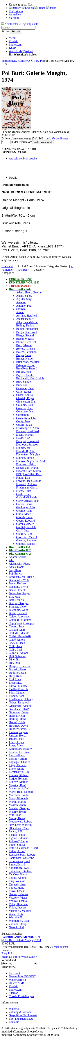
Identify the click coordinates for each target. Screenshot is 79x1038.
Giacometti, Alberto (20, 705)
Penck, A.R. (16, 831)
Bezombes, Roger (19, 593)
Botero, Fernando (26, 351)
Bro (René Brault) (26, 368)
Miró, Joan (15, 814)
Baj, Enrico (15, 573)
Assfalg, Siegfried (26, 315)
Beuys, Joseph (17, 590)
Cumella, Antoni (18, 652)
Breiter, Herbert (25, 358)
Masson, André (17, 805)
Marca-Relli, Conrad (21, 791)
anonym (21, 308)
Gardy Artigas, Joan (27, 500)
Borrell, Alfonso (25, 348)
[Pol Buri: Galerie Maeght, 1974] (16, 128)
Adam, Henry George (29, 292)
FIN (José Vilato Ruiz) (29, 474)
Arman (20, 312)
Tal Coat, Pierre (18, 874)
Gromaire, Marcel (26, 537)
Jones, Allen (16, 745)
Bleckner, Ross (25, 338)
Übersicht (7, 266)
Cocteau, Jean (17, 642)
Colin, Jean (15, 646)
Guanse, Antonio (26, 540)
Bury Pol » (7, 953)
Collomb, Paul (24, 404)
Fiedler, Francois (18, 689)
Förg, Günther (17, 692)
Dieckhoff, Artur (25, 451)
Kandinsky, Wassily (20, 748)
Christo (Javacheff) (20, 636)
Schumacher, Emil (19, 861)
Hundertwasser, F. (19, 728)
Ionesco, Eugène (18, 732)
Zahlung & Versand (20, 1012)
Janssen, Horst (17, 735)
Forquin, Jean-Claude (28, 480)
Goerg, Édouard (25, 520)
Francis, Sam (16, 695)
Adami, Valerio (17, 556)
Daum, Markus (25, 434)
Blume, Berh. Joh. (26, 342)
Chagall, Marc (17, 629)
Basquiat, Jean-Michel (22, 576)
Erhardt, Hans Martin (28, 471)
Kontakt (13, 41)
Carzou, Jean (16, 626)
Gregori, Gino (24, 533)
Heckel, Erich (17, 722)
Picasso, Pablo (17, 834)
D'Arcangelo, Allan (27, 428)
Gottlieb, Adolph (26, 527)
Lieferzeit (14, 973)
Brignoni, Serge (25, 365)
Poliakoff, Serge (18, 841)
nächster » (23, 269)
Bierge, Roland (25, 335)
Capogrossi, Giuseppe (21, 623)
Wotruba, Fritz (17, 917)
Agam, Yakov (24, 295)
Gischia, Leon (24, 517)
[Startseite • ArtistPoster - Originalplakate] (19, 24)
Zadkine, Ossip (17, 924)
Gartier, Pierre (24, 504)
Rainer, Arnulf (17, 851)
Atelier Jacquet (24, 318)
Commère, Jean (25, 411)
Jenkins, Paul (16, 738)
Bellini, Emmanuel (27, 328)
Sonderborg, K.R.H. (21, 867)
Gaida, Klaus (23, 494)
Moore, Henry (17, 818)
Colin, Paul (15, 649)
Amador (21, 302)
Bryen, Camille (25, 375)
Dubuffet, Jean (17, 672)
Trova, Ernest (16, 890)
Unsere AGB (16, 983)
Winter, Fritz (16, 914)
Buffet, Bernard (18, 613)
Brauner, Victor (18, 606)
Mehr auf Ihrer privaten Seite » (19, 956)
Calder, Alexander (19, 616)
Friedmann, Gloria (26, 487)
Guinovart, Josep (18, 712)
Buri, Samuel (23, 381)
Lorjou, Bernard (18, 778)
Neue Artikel (16, 927)
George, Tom (24, 510)
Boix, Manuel (24, 345)
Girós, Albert (23, 514)
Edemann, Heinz (26, 464)
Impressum (15, 44)
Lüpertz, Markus (18, 781)
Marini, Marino (17, 801)
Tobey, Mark (16, 887)
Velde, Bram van (18, 904)
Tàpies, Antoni (17, 877)
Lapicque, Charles (19, 762)
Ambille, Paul (24, 305)
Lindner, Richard (18, 775)
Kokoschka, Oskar (19, 752)
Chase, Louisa (24, 394)
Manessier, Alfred (19, 788)
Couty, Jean (23, 421)
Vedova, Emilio (18, 900)
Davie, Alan (23, 437)
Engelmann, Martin (27, 467)
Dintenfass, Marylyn (28, 454)
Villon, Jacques (17, 907)
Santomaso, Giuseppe (21, 857)
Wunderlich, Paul (19, 920)
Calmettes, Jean (25, 388)
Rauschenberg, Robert (22, 854)
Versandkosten (60, 138)
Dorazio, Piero (17, 669)
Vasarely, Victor (18, 897)
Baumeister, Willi (19, 580)
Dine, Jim (14, 659)
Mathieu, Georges (19, 808)
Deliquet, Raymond (27, 441)
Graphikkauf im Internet (23, 1015)
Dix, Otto (14, 662)
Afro (11, 560)
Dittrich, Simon (25, 457)
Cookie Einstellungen (21, 996)
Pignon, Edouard (18, 838)
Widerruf (14, 1008)
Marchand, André (19, 795)
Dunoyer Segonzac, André (31, 461)
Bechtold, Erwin (18, 586)
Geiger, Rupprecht (19, 702)
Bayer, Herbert (17, 583)
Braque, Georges (18, 603)
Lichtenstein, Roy (19, 771)
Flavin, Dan (23, 477)
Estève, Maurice (18, 685)
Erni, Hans (15, 679)
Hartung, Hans (17, 719)
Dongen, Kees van (19, 666)
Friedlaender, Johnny (21, 699)
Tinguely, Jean (17, 884)
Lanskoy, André (18, 758)
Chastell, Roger (25, 398)
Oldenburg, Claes (19, 828)
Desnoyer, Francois (27, 444)
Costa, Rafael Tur (26, 418)
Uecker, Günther (18, 894)
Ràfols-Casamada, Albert (23, 848)
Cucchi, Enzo (24, 424)
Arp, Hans (15, 570)
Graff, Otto (22, 530)
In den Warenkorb (43, 142)
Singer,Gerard (17, 864)
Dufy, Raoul (16, 676)
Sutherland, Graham (20, 871)
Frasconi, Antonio (26, 484)
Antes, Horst (16, 566)
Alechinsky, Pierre (19, 563)
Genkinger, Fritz (25, 507)
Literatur (14, 1021)
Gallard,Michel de (26, 497)
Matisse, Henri (17, 811)
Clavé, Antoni (17, 639)
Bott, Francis (16, 599)
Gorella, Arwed (25, 523)
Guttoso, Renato (25, 543)
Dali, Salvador (17, 656)
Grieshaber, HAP (19, 709)
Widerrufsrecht (17, 979)
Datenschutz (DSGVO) (22, 976)
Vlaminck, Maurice (20, 910)
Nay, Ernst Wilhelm (20, 824)
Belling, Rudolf (25, 325)
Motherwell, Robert (20, 821)
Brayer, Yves (23, 355)
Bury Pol (21, 385)
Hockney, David (18, 725)
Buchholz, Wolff (18, 609)
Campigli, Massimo (20, 619)
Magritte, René (17, 785)
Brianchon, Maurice (27, 361)
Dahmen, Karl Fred (27, 431)
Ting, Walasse (17, 881)
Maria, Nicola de (18, 798)
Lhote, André (16, 768)
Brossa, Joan (23, 371)
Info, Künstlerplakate (21, 1018)
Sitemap (13, 992)
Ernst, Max (15, 682)
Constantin (22, 414)
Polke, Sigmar (17, 844)
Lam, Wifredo (17, 755)
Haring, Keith (17, 715)
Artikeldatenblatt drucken (23, 158)
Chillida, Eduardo (19, 633)
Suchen (16, 31)
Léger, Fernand (17, 765)
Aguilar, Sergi (24, 299)
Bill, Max (14, 596)
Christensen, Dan (26, 401)
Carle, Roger (23, 391)
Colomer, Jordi (24, 408)
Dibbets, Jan (23, 447)
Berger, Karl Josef (26, 332)
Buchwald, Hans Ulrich (30, 378)
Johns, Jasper (16, 742)
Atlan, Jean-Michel (27, 322)
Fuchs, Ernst (23, 490)
